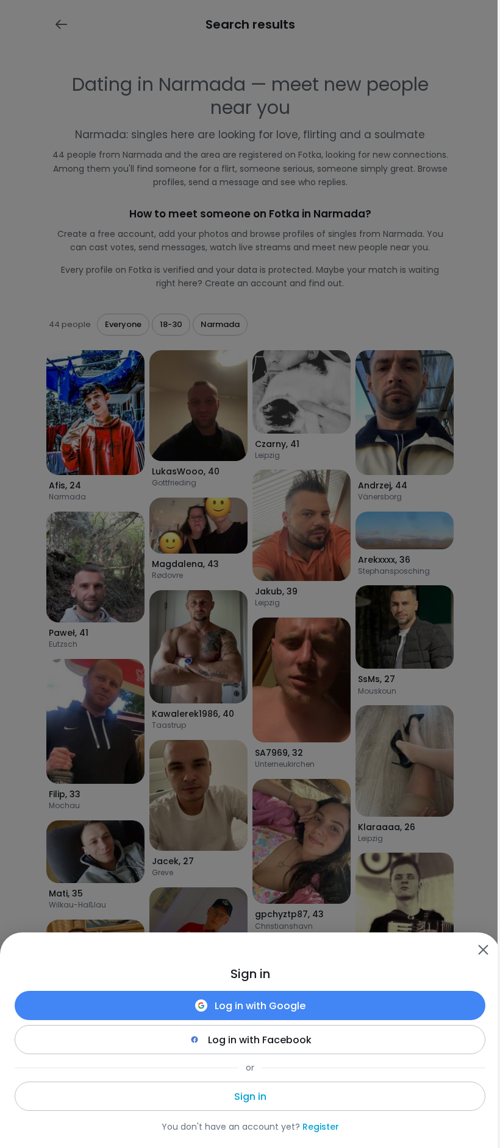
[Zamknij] (483, 949)
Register (320, 1127)
